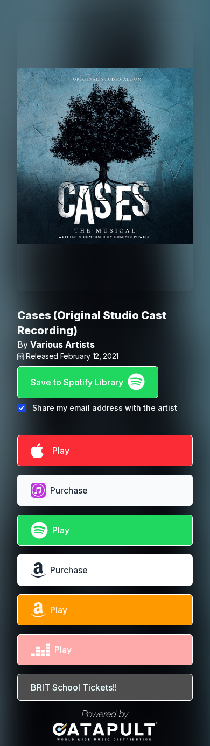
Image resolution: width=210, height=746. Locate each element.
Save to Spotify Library (77, 382)
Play (58, 450)
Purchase (69, 490)
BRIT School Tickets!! (74, 687)
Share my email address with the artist (104, 407)
